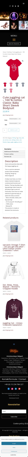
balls (23, 138)
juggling (16, 142)
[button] (22, 61)
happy (8, 142)
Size (6, 124)
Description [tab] (7, 149)
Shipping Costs (9, 115)
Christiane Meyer (16, 430)
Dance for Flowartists (14, 43)
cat (3, 140)
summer (20, 142)
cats (10, 140)
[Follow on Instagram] (13, 6)
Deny (14, 447)
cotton (17, 140)
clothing (13, 140)
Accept (14, 443)
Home (4, 52)
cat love (6, 140)
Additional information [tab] (11, 151)
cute (20, 140)
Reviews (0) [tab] (7, 156)
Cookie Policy (13, 454)
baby (20, 138)
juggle (12, 142)
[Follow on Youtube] (18, 6)
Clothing (9, 52)
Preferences (14, 451)
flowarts (5, 142)
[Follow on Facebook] (10, 6)
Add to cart (14, 130)
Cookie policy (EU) (20, 423)
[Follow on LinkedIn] (15, 6)
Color (5, 120)
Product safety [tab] (8, 154)
